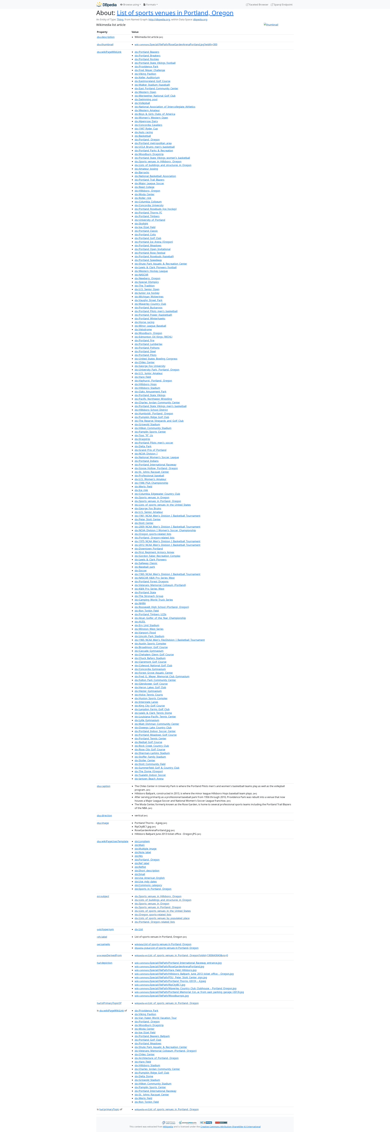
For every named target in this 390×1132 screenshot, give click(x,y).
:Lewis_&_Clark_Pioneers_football (156, 267)
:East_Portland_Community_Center (156, 88)
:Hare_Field (143, 377)
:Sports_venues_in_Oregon (152, 497)
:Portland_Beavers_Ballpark (152, 1036)
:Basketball (143, 136)
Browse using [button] (131, 4)
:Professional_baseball (149, 475)
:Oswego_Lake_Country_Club (153, 727)
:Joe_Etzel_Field (145, 227)
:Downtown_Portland (149, 548)
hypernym (105, 929)
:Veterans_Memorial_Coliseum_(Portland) (160, 585)
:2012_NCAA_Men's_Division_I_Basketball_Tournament (167, 545)
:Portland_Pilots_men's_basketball (156, 311)
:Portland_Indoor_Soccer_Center (155, 731)
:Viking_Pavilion (145, 73)
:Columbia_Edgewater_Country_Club (157, 493)
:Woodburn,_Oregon (148, 333)
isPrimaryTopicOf (109, 1003)
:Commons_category (148, 885)
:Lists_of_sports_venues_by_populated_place (162, 918)
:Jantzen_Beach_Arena (149, 778)
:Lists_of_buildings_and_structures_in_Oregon (163, 165)
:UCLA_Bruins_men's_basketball (155, 147)
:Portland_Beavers (147, 52)
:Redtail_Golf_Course (148, 742)
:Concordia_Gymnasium (150, 669)
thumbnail (105, 44)
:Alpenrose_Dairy (146, 121)
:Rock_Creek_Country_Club (152, 745)
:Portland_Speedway (148, 260)
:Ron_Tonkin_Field (147, 610)
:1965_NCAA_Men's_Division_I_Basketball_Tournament (167, 574)
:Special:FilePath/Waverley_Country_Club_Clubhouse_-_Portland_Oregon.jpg (185, 988)
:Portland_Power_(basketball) (153, 315)
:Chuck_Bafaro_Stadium (150, 658)
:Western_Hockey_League (151, 271)
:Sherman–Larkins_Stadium (152, 753)
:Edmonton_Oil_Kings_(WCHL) (153, 336)
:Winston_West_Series (149, 629)
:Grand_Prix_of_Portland (150, 450)
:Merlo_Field (143, 486)
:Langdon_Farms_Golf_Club (152, 709)
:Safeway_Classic (146, 563)
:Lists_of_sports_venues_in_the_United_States (163, 504)
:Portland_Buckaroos (148, 307)
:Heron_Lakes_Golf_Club (150, 687)
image (103, 823)
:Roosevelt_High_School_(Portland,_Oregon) (162, 607)
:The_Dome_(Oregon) (149, 771)
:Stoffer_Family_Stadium (150, 756)
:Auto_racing (144, 132)
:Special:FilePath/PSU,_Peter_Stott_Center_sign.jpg (171, 977)
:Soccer (141, 570)
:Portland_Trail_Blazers (149, 179)
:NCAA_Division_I (146, 453)
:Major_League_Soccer (149, 183)
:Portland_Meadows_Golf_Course (156, 735)
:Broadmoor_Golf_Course (151, 647)
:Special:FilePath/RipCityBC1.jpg (160, 984)
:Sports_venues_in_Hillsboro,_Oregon (158, 161)
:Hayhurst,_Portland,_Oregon (153, 380)
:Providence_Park (146, 66)
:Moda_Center (144, 194)
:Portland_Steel (145, 351)
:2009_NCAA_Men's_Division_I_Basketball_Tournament (167, 526)
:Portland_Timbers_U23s (150, 614)
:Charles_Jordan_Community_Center (157, 402)
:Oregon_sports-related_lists (153, 534)
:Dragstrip (142, 439)
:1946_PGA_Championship (151, 483)
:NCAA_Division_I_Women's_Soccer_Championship (165, 530)
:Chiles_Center (145, 362)
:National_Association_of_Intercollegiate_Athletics (165, 106)
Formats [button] (151, 4)
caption (103, 786)
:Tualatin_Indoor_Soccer (150, 775)
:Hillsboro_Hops (146, 384)
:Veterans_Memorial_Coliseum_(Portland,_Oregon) (166, 1050)
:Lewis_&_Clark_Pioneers (151, 559)
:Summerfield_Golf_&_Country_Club (157, 767)
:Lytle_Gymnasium (147, 720)
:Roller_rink (143, 198)
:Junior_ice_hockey (147, 293)
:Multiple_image (145, 848)
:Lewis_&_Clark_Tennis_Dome (153, 713)
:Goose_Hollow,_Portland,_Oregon (156, 468)
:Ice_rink (141, 490)
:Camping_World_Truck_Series (154, 599)
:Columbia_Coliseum (148, 201)
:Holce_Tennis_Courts (149, 694)
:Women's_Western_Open (151, 117)
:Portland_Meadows (148, 245)
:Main (140, 845)
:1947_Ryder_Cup (146, 128)
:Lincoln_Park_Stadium (149, 636)
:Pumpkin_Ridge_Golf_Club (152, 417)
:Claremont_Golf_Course (150, 661)
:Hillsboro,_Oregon (147, 190)
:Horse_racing (144, 322)
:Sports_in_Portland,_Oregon (153, 889)
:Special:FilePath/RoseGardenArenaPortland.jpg (169, 966)
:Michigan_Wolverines (149, 296)
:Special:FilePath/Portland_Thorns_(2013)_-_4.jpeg (170, 981)
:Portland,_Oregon (147, 139)
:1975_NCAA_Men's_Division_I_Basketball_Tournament (167, 541)
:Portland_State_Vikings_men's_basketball (160, 406)
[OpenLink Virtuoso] (168, 1122)
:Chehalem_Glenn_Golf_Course (154, 654)
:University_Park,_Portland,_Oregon (157, 369)
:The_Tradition (145, 285)
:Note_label (143, 852)
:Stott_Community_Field (150, 764)
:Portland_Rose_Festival (150, 252)
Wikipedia (168, 1126)
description (106, 37)
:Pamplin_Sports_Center (150, 431)
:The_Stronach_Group (149, 596)
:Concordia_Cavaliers (148, 125)
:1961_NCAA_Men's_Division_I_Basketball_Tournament (167, 515)
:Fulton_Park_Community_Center (155, 680)
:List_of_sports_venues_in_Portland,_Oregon (167, 1003)
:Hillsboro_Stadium (147, 388)
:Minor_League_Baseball (150, 325)
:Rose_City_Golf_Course (150, 749)
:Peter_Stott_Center (148, 519)
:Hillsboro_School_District (151, 409)
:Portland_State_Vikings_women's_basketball (162, 157)
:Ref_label (142, 863)
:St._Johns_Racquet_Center (152, 472)
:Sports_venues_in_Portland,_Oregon (158, 501)
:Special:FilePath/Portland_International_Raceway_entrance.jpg (178, 962)
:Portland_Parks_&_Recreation (154, 150)
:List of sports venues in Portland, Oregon (163, 944)
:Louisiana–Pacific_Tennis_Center (155, 716)
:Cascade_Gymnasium (149, 651)
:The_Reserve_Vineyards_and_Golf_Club (159, 420)
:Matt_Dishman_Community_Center (157, 724)
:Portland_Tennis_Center (150, 738)
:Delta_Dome (144, 1076)
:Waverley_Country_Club (150, 304)
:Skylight (141, 223)
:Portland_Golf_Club (148, 238)
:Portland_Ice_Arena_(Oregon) (154, 241)
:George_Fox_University (150, 366)
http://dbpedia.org (159, 19)
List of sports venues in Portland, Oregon (175, 13)
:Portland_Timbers (147, 216)
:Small (140, 874)
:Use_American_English (150, 878)
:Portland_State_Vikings (150, 395)
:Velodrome (143, 329)
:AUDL (140, 621)
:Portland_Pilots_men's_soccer (154, 442)
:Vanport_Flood (145, 632)
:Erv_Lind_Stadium (147, 625)
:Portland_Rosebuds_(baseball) (154, 256)
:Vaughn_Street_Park (148, 300)
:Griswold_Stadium (147, 424)
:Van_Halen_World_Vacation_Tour (156, 1018)
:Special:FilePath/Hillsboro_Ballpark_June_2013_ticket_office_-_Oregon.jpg (184, 973)
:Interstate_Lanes (146, 702)
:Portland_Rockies (147, 59)
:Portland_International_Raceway (155, 464)
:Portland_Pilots (145, 355)
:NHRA (140, 603)
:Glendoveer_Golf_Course (151, 683)
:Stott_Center (144, 523)
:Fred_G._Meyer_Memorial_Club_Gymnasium (162, 676)
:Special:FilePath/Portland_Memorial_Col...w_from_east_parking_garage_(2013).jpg (189, 992)
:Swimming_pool (146, 99)
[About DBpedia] (106, 4)
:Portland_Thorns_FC (148, 212)
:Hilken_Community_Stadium (153, 428)
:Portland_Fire (144, 340)
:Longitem (142, 841)
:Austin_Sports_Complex (150, 643)
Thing (120, 19)
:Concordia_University (149, 205)
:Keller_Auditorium (147, 77)
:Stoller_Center (145, 760)
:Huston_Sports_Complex (151, 698)
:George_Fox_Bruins (148, 508)
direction (104, 815)
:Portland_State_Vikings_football (155, 63)
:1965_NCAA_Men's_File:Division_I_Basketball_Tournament (170, 640)
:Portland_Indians (147, 461)
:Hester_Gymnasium (148, 691)
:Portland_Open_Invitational (152, 249)
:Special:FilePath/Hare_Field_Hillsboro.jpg (166, 970)
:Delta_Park (143, 446)
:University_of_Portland (150, 220)
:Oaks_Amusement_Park (150, 391)
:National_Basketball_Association (155, 176)
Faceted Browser (258, 4)
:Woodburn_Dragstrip (149, 154)
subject (103, 896)
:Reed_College (144, 187)
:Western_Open (145, 92)
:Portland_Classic (146, 231)
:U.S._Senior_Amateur (149, 512)
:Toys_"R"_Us (144, 435)
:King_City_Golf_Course (150, 705)
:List (139, 929)
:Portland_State (145, 592)
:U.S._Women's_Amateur (150, 479)
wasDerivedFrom (109, 955)
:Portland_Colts (145, 234)
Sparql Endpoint (282, 4)
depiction (104, 962)
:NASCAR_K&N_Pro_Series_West (155, 577)
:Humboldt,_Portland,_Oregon (154, 413)
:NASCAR (141, 274)
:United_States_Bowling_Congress (156, 358)
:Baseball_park (145, 567)
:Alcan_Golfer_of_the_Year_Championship (160, 618)
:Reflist (140, 867)
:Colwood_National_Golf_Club (153, 665)
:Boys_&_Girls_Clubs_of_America (155, 114)
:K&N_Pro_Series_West (149, 588)
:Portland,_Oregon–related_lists (155, 922)
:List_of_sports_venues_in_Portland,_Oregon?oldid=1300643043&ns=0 (181, 955)
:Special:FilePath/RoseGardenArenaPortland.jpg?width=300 (176, 44)
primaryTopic (109, 1109)
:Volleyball (142, 103)
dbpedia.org (200, 19)
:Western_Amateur (147, 110)
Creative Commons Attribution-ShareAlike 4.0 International (230, 1126)
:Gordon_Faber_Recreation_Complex (157, 556)
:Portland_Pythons (147, 347)
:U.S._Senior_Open (147, 289)
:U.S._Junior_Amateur (149, 373)
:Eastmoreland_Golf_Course (152, 81)
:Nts (139, 856)
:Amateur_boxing (146, 168)
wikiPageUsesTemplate (112, 841)
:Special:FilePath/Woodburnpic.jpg (162, 995)
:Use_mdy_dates (146, 881)
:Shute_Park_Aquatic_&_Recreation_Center (161, 263)
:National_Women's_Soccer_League (157, 457)
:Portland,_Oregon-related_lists (154, 537)
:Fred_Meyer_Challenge (150, 70)
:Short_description (147, 870)
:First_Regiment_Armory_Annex (154, 552)
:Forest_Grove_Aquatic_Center (154, 672)
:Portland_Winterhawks (150, 318)
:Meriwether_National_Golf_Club (155, 95)
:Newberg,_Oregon (147, 278)
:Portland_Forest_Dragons (151, 581)
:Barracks (142, 172)
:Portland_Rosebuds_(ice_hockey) (156, 209)
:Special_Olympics (147, 282)
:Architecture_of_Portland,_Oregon (157, 1058)
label (102, 936)
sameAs (103, 944)
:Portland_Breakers (147, 55)
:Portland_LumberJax (148, 344)
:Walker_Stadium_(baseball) (152, 84)
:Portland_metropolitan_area (153, 143)
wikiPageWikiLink (109, 52)
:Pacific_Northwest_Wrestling (153, 399)
